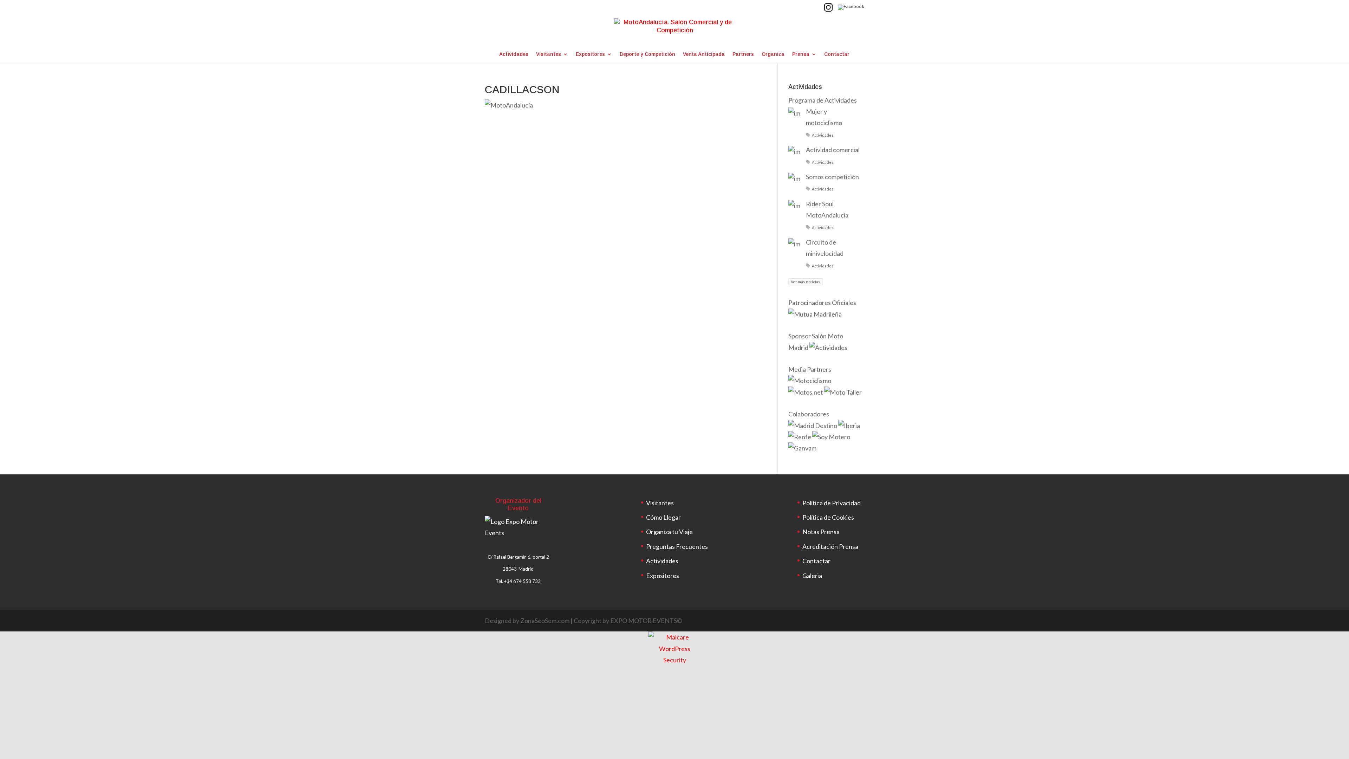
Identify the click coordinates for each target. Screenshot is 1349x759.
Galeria (812, 575)
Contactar (836, 54)
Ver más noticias (805, 281)
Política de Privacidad (831, 503)
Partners (743, 54)
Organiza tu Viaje (669, 532)
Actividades (513, 54)
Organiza (773, 54)
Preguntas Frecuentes (677, 546)
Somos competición (832, 177)
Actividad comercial (833, 150)
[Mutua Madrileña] (815, 314)
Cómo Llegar (663, 517)
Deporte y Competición (647, 54)
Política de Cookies (828, 517)
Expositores (590, 54)
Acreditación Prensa (830, 546)
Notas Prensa (821, 532)
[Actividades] (828, 347)
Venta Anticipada (704, 54)
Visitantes (548, 54)
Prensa (800, 54)
